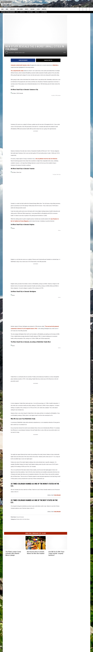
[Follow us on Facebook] (88, 9)
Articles (18, 519)
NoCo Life (12, 9)
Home (2, 9)
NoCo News (27, 519)
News (7, 9)
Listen (38, 9)
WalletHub (55, 65)
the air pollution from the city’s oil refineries (46, 158)
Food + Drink (20, 9)
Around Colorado (20, 517)
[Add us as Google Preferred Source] (84, 9)
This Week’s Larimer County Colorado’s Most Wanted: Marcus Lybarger (13, 553)
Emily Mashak (57, 495)
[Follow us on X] (91, 9)
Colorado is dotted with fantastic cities (20, 65)
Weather (32, 9)
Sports (26, 9)
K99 (17, 12)
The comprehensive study (17, 70)
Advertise (44, 9)
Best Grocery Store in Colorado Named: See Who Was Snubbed (35, 552)
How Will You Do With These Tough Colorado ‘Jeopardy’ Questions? (56, 553)
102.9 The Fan (44, 12)
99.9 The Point (30, 12)
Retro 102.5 (22, 12)
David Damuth (11, 52)
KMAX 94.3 (37, 12)
